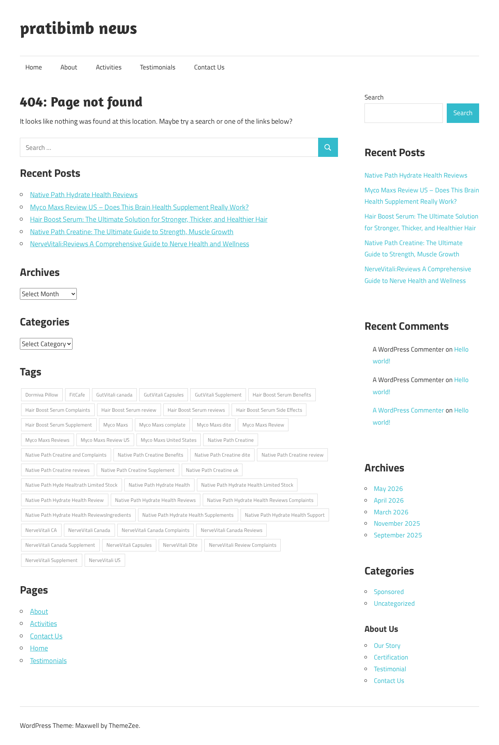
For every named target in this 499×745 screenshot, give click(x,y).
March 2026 (391, 512)
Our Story (387, 645)
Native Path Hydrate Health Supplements (188, 515)
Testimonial (390, 669)
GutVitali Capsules (164, 394)
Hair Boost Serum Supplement (58, 425)
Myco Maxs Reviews (47, 440)
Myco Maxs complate (162, 425)
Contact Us (209, 67)
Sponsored (389, 592)
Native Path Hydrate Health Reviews (84, 194)
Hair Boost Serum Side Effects (269, 410)
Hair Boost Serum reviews (196, 410)
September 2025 (398, 535)
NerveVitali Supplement (51, 560)
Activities (109, 67)
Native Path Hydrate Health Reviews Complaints (260, 500)
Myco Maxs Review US (105, 440)
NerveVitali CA (41, 530)
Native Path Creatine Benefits (150, 455)
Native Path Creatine (231, 440)
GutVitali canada (114, 394)
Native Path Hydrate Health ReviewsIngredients (78, 515)
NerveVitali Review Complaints (242, 545)
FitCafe (77, 394)
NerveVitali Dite (180, 545)
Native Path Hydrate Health (159, 485)
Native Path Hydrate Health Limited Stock (247, 485)
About (68, 67)
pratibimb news (78, 27)
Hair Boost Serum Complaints (57, 410)
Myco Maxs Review (263, 425)
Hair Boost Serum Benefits (282, 394)
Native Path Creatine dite (222, 455)
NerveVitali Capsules (129, 545)
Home (33, 67)
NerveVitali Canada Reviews (231, 530)
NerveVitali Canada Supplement (60, 545)
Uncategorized (394, 603)
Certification (391, 657)
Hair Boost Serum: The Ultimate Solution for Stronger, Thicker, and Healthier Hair (148, 219)
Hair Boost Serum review (128, 410)
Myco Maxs (115, 425)
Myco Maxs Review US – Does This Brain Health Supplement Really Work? (139, 207)
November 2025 (397, 523)
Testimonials (157, 67)
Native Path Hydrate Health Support (285, 515)
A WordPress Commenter (408, 410)
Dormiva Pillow (41, 394)
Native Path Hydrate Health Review (64, 500)
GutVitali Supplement (218, 394)
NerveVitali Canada (89, 530)
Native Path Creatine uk (212, 470)
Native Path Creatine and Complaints (65, 455)
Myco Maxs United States (168, 440)
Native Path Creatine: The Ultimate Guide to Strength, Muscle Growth (132, 231)
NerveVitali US (104, 560)
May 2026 (388, 489)
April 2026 (389, 500)
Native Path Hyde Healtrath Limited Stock (71, 485)
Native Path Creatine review (293, 455)
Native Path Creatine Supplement (138, 470)
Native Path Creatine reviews (57, 470)
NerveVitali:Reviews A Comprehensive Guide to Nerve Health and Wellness (139, 243)
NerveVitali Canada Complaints (155, 530)
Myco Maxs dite (214, 425)
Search (374, 97)
